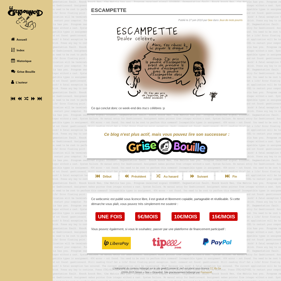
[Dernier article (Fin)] (40, 99)
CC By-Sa (215, 268)
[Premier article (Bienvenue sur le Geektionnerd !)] (13, 99)
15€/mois (223, 216)
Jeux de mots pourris (231, 20)
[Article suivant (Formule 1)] (33, 99)
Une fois (110, 216)
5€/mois (148, 216)
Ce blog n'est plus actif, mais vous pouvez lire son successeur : (167, 134)
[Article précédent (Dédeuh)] (19, 99)
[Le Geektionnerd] (26, 18)
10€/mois (185, 216)
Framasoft (206, 272)
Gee (210, 20)
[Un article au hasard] (26, 99)
